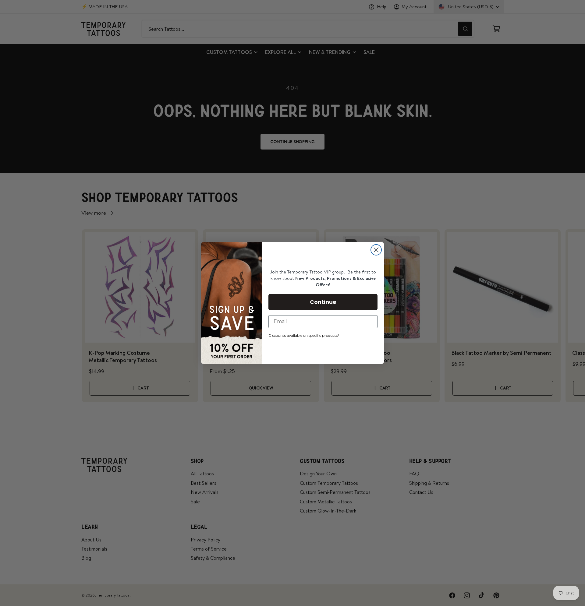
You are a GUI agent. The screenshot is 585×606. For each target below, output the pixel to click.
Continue (323, 302)
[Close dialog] (376, 250)
